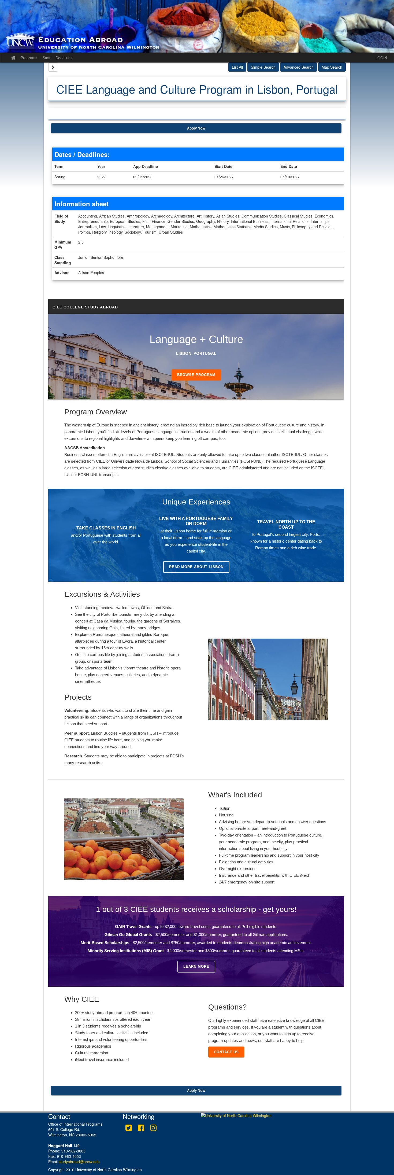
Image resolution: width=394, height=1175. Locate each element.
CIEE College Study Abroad (85, 307)
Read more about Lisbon (196, 567)
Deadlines (63, 57)
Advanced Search (299, 67)
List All (237, 67)
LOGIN (381, 57)
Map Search (332, 67)
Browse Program (196, 375)
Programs (29, 57)
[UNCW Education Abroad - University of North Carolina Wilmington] (197, 26)
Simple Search (263, 67)
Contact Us (226, 1052)
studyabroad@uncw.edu (79, 1161)
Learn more (196, 966)
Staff (46, 57)
